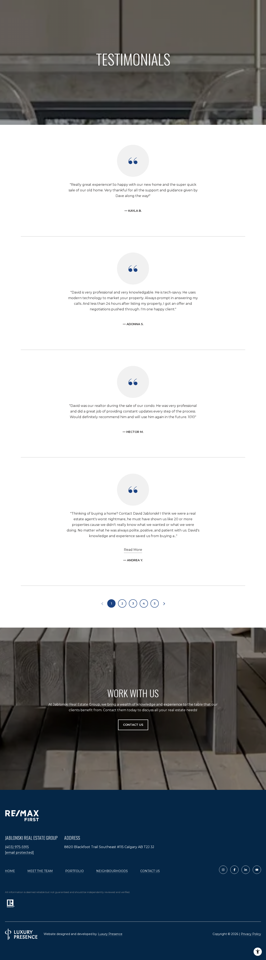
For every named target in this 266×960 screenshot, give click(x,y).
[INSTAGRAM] (223, 870)
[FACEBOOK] (234, 870)
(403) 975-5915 (17, 847)
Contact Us (150, 871)
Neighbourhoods (112, 871)
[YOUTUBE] (257, 870)
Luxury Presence (110, 934)
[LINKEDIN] (245, 870)
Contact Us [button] (133, 725)
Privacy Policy (251, 934)
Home (10, 871)
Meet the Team (40, 871)
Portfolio (74, 871)
